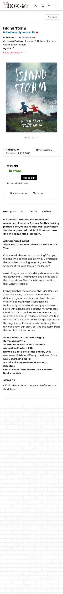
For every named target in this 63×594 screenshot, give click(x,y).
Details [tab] (33, 211)
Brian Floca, (10, 32)
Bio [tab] (22, 211)
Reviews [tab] (46, 211)
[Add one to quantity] (18, 178)
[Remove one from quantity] (9, 178)
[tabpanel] (31, 308)
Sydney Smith (27, 32)
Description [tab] (9, 211)
